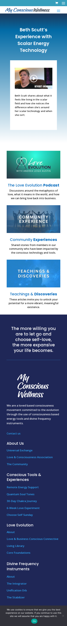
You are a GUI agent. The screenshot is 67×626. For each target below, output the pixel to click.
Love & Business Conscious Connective (32, 539)
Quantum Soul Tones (20, 494)
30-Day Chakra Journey (22, 501)
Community (33, 239)
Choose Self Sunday (20, 515)
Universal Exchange (20, 450)
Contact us (13, 433)
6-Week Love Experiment (23, 508)
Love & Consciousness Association (30, 457)
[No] (63, 615)
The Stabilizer (16, 597)
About (11, 532)
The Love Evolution (33, 185)
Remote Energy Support (23, 487)
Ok (34, 621)
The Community (17, 464)
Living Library (15, 546)
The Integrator (17, 583)
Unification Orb (17, 590)
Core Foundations (18, 553)
